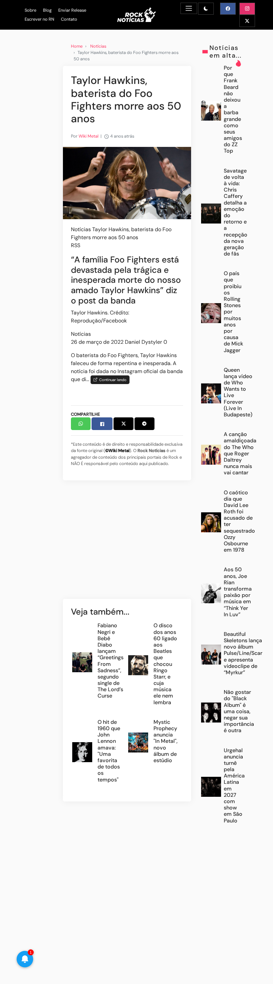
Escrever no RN (39, 19)
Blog (47, 10)
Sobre (30, 10)
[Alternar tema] (206, 9)
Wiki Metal (89, 136)
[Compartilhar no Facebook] (102, 423)
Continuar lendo (112, 379)
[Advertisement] (127, 543)
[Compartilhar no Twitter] (124, 423)
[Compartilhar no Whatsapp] (81, 423)
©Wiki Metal (117, 450)
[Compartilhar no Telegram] (144, 423)
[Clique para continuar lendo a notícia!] (127, 183)
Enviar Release (72, 10)
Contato (69, 19)
